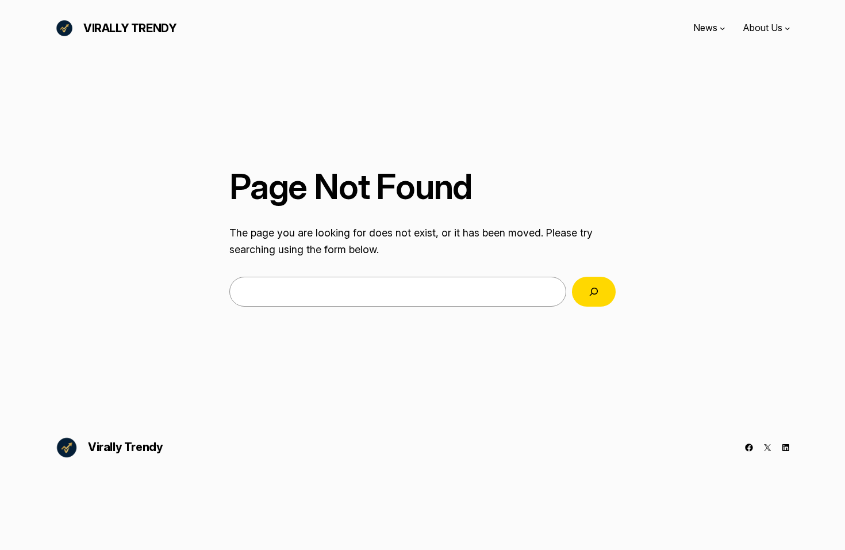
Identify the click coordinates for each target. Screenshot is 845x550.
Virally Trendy (129, 28)
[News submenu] (722, 28)
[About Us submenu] (787, 28)
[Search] (594, 292)
